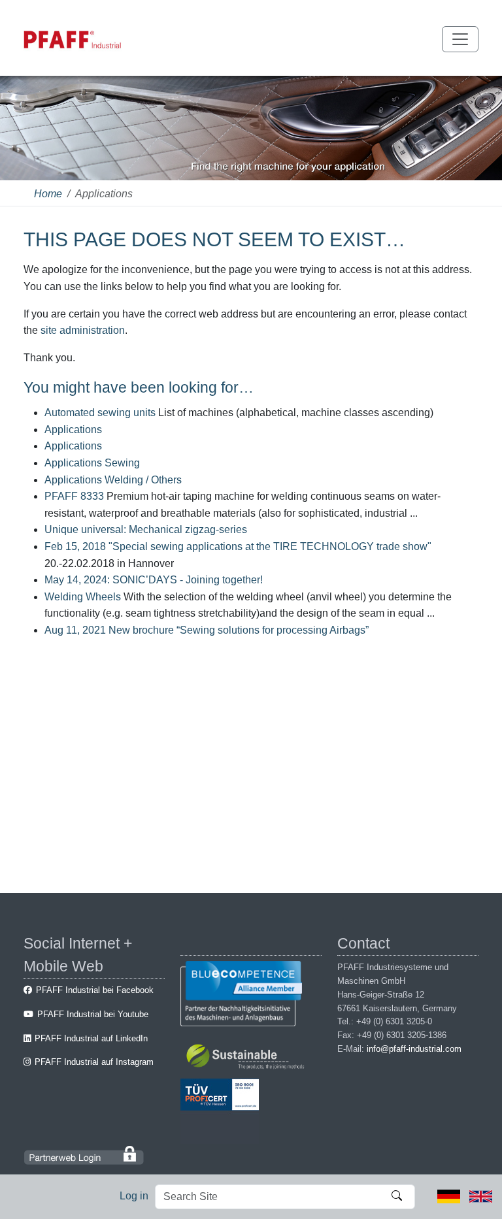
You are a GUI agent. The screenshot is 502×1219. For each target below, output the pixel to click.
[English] (480, 1195)
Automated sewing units (100, 412)
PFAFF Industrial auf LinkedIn (91, 1038)
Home (48, 193)
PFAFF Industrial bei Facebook (95, 990)
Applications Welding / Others (113, 479)
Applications (73, 429)
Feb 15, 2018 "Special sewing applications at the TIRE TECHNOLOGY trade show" (237, 546)
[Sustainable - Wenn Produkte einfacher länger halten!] (247, 1059)
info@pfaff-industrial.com (414, 1049)
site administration (83, 330)
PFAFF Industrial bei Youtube (92, 1014)
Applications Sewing (92, 462)
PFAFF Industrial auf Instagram (94, 1062)
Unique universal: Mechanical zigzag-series (145, 529)
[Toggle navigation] (460, 39)
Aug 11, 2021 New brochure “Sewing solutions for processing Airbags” (206, 630)
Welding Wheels (82, 596)
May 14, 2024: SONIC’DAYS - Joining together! (153, 579)
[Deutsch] (448, 1195)
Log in (134, 1195)
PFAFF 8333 (74, 496)
